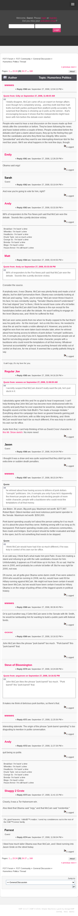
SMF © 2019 (35, 909)
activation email (48, 21)
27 (25, 71)
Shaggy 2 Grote (14, 790)
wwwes (9, 85)
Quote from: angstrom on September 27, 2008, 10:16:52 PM (31, 676)
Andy (8, 203)
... (11, 71)
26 (23, 71)
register (53, 18)
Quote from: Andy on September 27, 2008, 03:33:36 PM (29, 267)
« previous (65, 67)
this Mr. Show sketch (13, 432)
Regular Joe (12, 371)
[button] (72, 4)
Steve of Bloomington (18, 664)
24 (16, 71)
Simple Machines (49, 909)
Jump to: (71, 878)
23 (14, 71)
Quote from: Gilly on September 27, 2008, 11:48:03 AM (29, 96)
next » (73, 67)
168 (31, 71)
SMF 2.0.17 (23, 909)
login (43, 18)
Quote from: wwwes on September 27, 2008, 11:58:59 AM (30, 382)
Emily (8, 154)
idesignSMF (69, 909)
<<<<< (9, 632)
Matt (7, 255)
